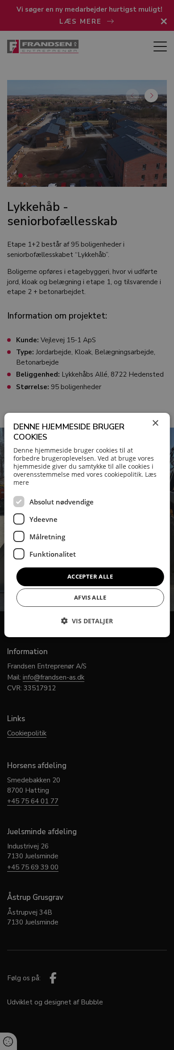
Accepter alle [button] (90, 576)
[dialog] (87, 525)
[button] (87, 621)
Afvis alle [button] (90, 597)
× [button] (155, 423)
